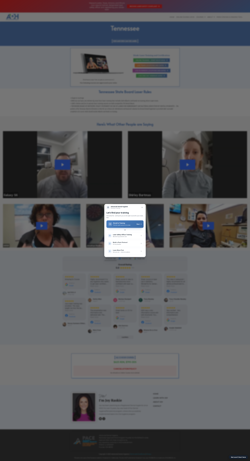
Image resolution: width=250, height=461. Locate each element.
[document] (125, 230)
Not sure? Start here (238, 457)
